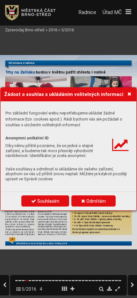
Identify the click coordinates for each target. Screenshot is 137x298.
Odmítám (95, 201)
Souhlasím (47, 201)
